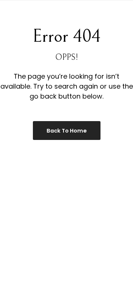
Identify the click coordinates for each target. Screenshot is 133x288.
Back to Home (67, 130)
